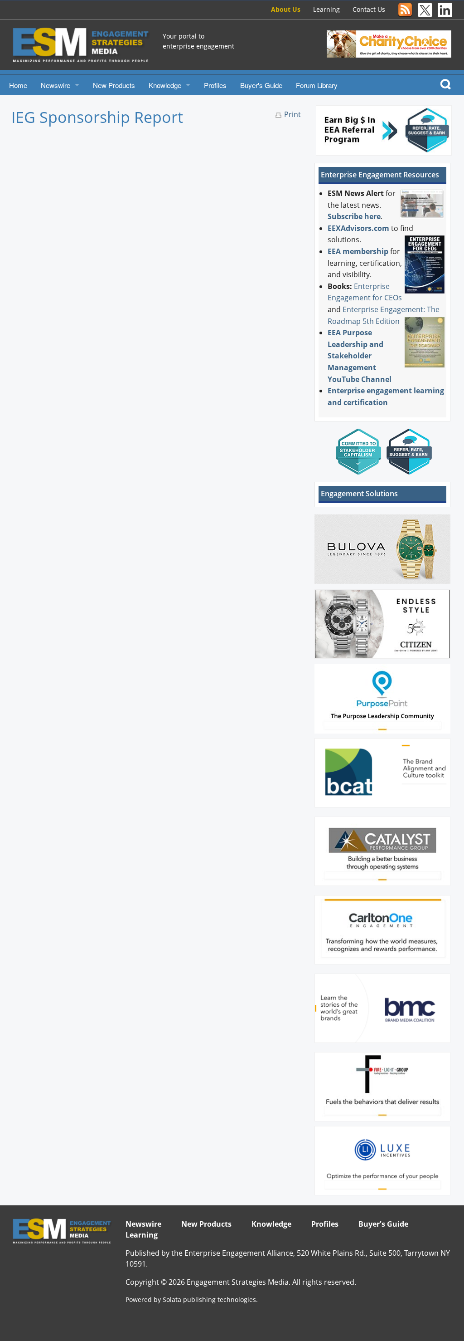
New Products (114, 85)
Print (292, 114)
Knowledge (165, 85)
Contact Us (369, 9)
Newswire (55, 85)
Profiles (215, 85)
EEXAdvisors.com (358, 228)
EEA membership (358, 251)
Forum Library (317, 85)
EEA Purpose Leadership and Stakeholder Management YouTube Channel (360, 356)
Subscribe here (354, 216)
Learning (326, 9)
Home (18, 85)
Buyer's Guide (261, 85)
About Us (285, 9)
